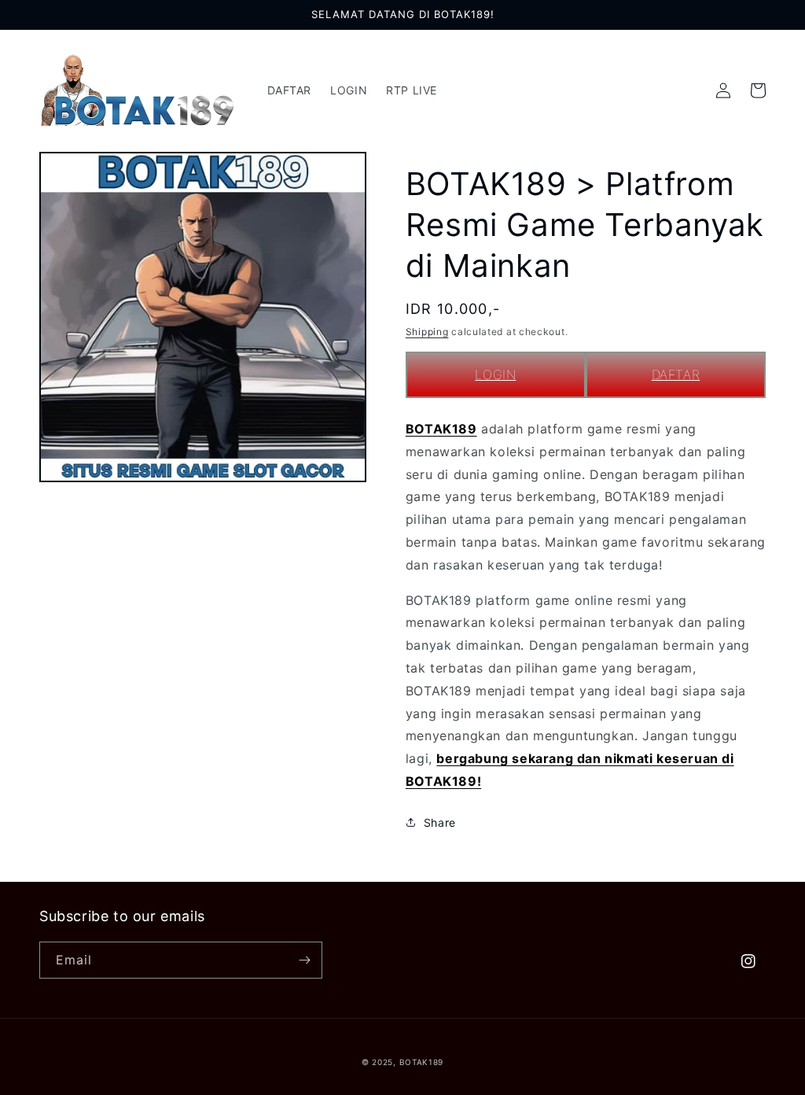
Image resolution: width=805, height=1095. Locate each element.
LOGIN (495, 374)
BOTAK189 (441, 429)
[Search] (688, 90)
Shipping (427, 331)
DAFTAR (676, 374)
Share (440, 822)
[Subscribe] (304, 960)
